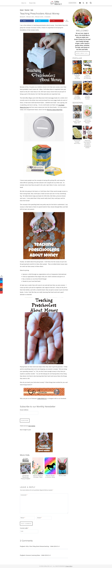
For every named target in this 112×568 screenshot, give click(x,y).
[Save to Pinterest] (1, 284)
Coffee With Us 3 (42, 399)
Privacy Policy (68, 566)
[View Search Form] (90, 2)
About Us (23, 3)
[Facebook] (80, 3)
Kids (32, 10)
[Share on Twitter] (1, 282)
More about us (81, 53)
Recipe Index (32, 3)
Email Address (24, 410)
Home (21, 10)
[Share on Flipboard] (1, 292)
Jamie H (23, 17)
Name (23, 518)
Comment (24, 495)
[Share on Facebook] (1, 279)
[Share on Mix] (1, 287)
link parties (31, 426)
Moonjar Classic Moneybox (54, 110)
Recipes (27, 10)
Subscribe (72, 2)
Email (39, 518)
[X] (83, 3)
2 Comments (47, 17)
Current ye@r (24, 528)
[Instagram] (86, 3)
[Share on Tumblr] (1, 289)
